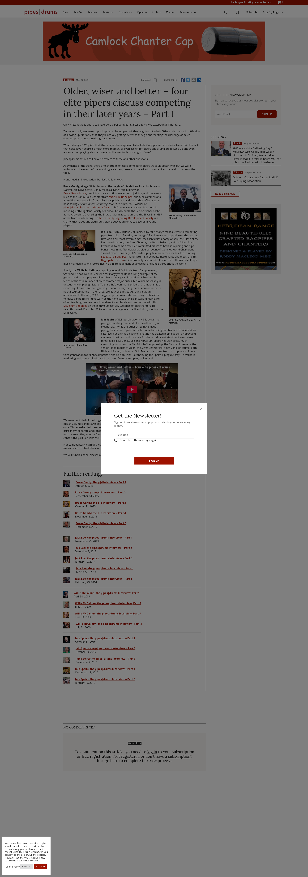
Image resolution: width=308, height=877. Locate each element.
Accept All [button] (40, 866)
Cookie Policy (13, 866)
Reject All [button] (26, 866)
